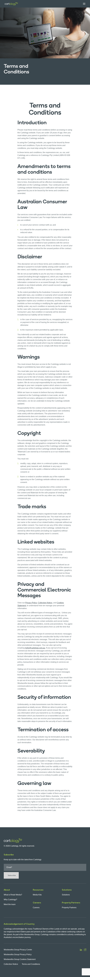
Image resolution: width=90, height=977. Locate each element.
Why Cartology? (10, 900)
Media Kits (37, 895)
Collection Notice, (45, 603)
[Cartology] (11, 3)
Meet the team (9, 904)
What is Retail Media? (13, 895)
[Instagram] (85, 957)
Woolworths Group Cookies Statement (20, 959)
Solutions (66, 895)
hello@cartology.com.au (35, 648)
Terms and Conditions (31, 964)
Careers (36, 908)
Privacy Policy (31, 603)
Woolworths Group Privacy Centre (18, 950)
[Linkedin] (81, 957)
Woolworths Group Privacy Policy (18, 954)
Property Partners (69, 908)
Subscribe (12, 875)
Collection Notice (11, 964)
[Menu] (82, 4)
